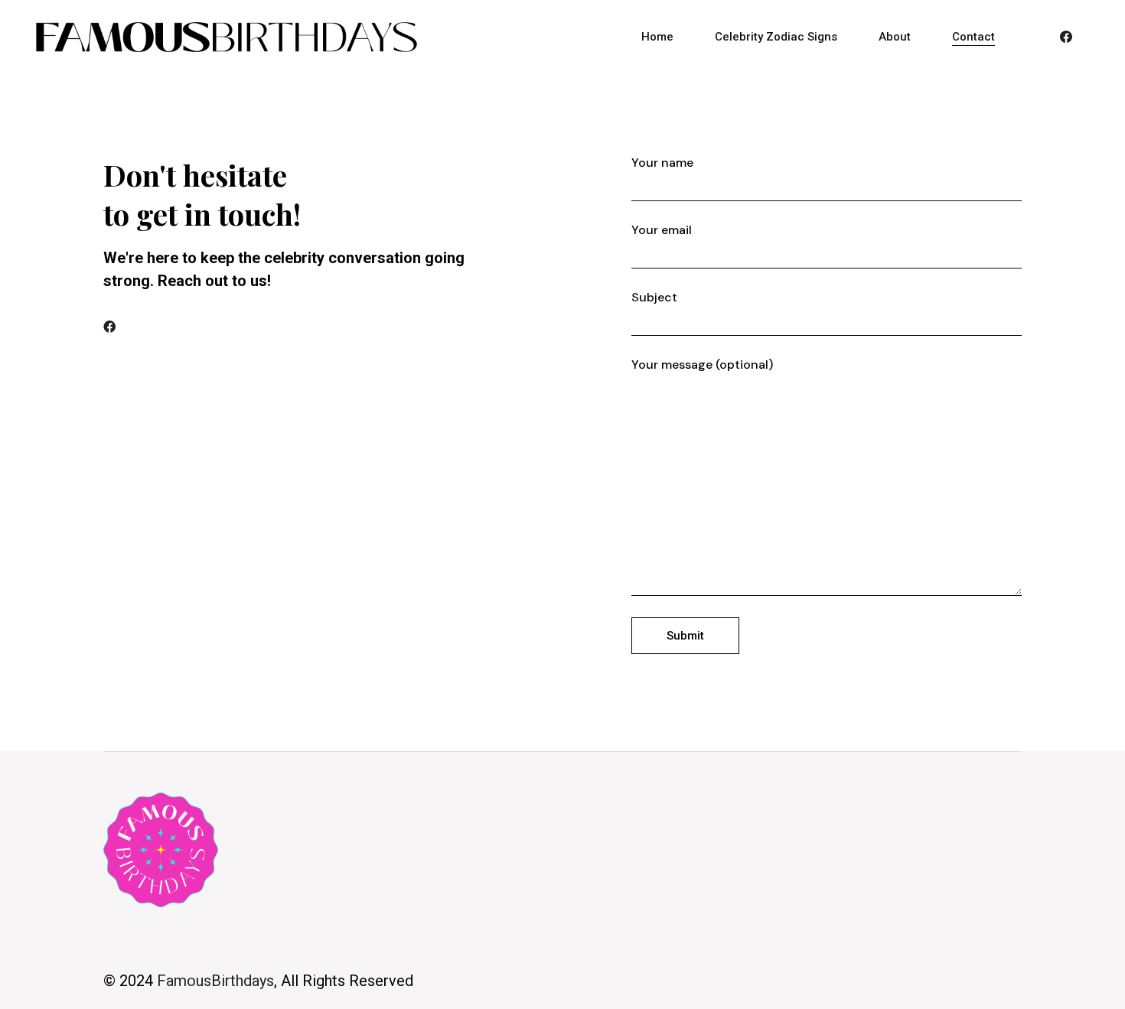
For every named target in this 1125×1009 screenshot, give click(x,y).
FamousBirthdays (215, 981)
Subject (654, 297)
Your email (661, 230)
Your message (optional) (702, 365)
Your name (662, 163)
